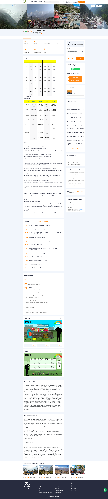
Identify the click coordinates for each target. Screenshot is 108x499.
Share (94, 5)
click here (46, 440)
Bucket (99, 5)
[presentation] (23, 472)
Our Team (40, 486)
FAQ (39, 490)
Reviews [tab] (76, 37)
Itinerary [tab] (34, 37)
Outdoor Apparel (58, 492)
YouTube (74, 488)
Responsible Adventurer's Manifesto (45, 492)
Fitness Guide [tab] (57, 37)
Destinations (34, 1)
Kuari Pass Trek (58, 474)
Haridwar (12, 5)
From (32, 477)
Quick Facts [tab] (27, 37)
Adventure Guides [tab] (67, 37)
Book (80, 58)
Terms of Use (57, 486)
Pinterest (74, 490)
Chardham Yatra (74, 474)
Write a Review (80, 191)
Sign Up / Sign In (81, 1)
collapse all (46, 221)
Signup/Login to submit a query (73, 73)
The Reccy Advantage (59, 490)
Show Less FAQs (75, 148)
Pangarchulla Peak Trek (28, 474)
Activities (40, 1)
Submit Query (75, 77)
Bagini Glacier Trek (43, 474)
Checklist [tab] (49, 37)
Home (9, 5)
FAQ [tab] (82, 37)
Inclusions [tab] (42, 37)
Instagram (74, 486)
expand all (40, 221)
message (80, 209)
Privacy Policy (57, 488)
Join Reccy (41, 488)
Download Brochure (75, 80)
